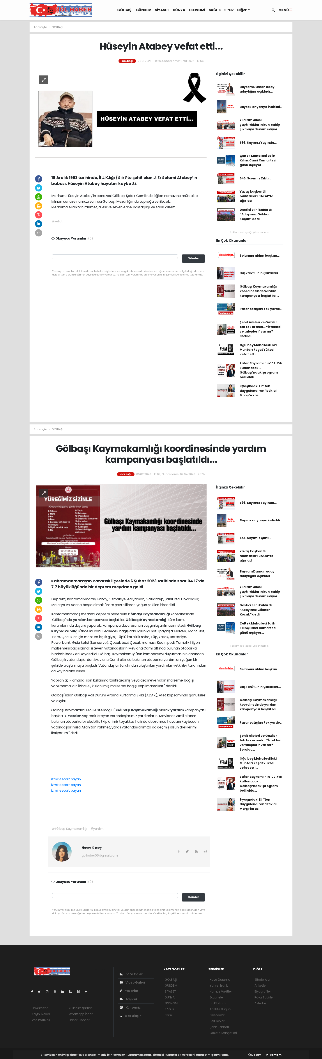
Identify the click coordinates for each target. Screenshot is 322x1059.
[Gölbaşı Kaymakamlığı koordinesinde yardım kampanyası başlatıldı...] (121, 527)
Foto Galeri (134, 974)
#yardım (97, 828)
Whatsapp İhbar (80, 1014)
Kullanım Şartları (80, 1008)
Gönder (193, 258)
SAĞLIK (215, 10)
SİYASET (162, 10)
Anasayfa (41, 27)
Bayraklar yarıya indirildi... (261, 107)
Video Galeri (135, 982)
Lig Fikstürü (218, 1003)
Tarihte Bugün (220, 1009)
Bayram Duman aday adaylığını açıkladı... (257, 89)
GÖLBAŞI (124, 10)
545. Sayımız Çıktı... (255, 178)
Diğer (242, 10)
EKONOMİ (197, 10)
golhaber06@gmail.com (100, 855)
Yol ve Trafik (219, 985)
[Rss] (72, 991)
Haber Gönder (79, 1020)
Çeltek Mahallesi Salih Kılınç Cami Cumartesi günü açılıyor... (258, 160)
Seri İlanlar (217, 1021)
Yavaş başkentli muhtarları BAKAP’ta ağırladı (256, 196)
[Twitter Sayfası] (41, 991)
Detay (256, 1055)
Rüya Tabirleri (264, 997)
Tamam (275, 1055)
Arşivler (131, 999)
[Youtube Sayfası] (57, 991)
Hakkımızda (40, 1008)
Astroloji (260, 1003)
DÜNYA (179, 10)
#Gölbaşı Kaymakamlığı (69, 828)
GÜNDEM (144, 10)
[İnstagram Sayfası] (49, 991)
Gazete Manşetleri (223, 1033)
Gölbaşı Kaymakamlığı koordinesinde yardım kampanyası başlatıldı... (259, 291)
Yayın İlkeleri (41, 1014)
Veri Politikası (41, 1020)
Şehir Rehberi (219, 1027)
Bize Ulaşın (133, 1016)
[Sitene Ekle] (88, 991)
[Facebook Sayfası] (33, 991)
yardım (80, 619)
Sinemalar (217, 1015)
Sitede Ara (262, 979)
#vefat (57, 221)
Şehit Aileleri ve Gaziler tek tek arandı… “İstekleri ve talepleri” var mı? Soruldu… (260, 329)
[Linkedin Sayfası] (64, 991)
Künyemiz (133, 1007)
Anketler (261, 985)
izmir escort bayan (66, 779)
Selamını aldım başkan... (260, 255)
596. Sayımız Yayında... (258, 142)
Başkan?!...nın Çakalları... (260, 273)
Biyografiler (263, 991)
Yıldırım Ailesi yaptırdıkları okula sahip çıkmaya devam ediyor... (260, 124)
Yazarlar (131, 991)
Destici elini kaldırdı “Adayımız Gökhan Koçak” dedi (256, 214)
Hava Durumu (220, 979)
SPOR (229, 10)
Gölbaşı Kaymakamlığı (149, 614)
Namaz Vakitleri (221, 991)
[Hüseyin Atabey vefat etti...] (121, 118)
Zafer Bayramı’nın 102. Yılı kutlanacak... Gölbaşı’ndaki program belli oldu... (261, 370)
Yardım (75, 715)
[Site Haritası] (80, 991)
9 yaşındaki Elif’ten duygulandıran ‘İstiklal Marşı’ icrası (258, 390)
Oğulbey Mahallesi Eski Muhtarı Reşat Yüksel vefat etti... (258, 349)
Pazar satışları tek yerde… (261, 309)
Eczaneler (217, 997)
